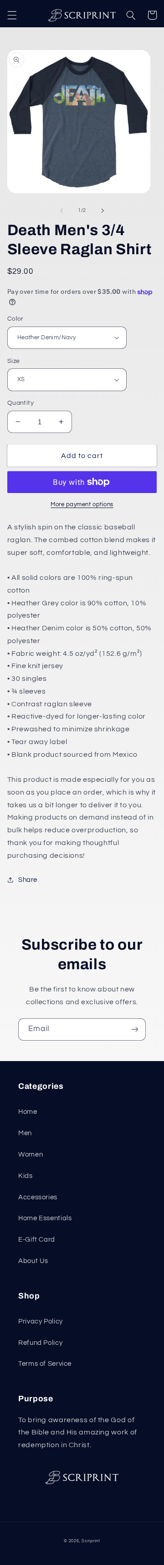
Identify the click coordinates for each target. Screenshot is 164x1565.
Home (27, 1111)
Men (25, 1133)
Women (30, 1154)
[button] (11, 15)
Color (15, 319)
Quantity (20, 403)
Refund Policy (40, 1342)
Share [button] (27, 879)
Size (13, 361)
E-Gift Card (36, 1239)
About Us (33, 1261)
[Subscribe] (134, 1029)
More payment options (82, 505)
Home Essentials (45, 1218)
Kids (25, 1175)
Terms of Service (45, 1363)
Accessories (37, 1197)
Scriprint (91, 1541)
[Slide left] (61, 211)
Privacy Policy (40, 1321)
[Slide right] (102, 211)
